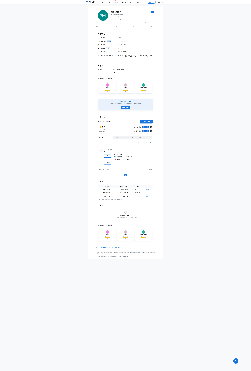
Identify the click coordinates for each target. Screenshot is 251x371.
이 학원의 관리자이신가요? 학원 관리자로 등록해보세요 (108, 247)
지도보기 (126, 69)
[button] (139, 142)
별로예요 (107, 169)
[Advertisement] (228, 48)
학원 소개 (98, 26)
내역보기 (147, 189)
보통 (132, 137)
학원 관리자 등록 (151, 2)
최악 (117, 137)
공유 (151, 169)
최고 (148, 137)
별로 (124, 137)
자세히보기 (108, 38)
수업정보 (134, 26)
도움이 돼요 (102, 169)
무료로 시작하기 (125, 107)
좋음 (140, 137)
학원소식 (152, 26)
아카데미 (98, 2)
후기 (116, 26)
